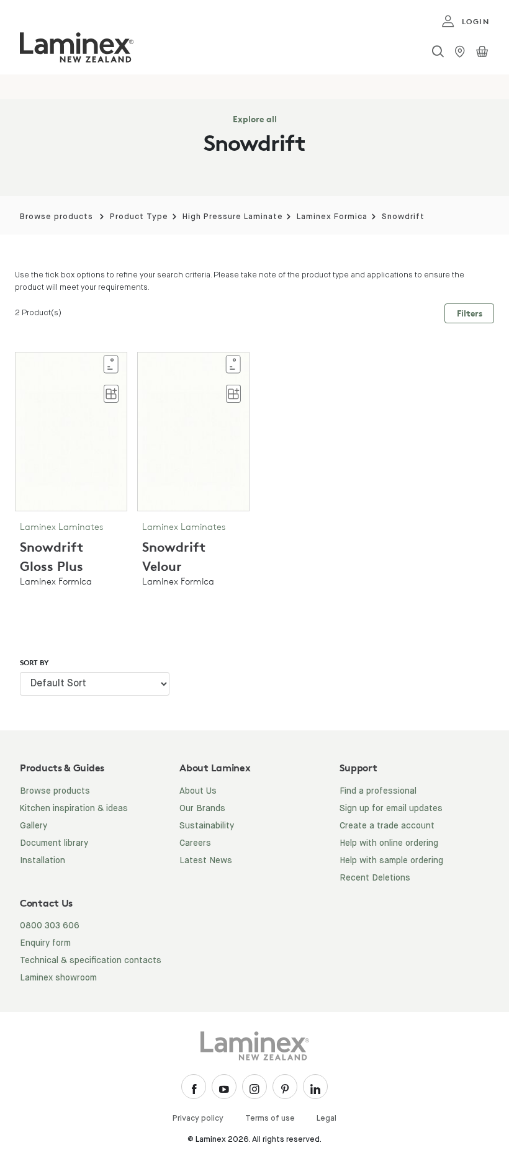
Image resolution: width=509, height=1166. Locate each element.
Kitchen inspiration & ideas (74, 808)
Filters (469, 313)
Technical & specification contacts (90, 960)
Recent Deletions (375, 878)
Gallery (33, 826)
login (475, 21)
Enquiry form (45, 943)
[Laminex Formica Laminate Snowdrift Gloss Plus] (71, 431)
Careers (195, 843)
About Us (198, 791)
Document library (54, 843)
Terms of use (270, 1118)
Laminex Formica (332, 217)
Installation (42, 860)
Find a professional (378, 791)
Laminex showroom (58, 978)
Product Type (139, 217)
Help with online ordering (389, 843)
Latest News (205, 860)
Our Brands (202, 808)
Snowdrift (403, 217)
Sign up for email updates (391, 808)
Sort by (34, 662)
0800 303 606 (49, 926)
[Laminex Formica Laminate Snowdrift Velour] (193, 431)
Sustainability (206, 826)
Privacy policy (198, 1118)
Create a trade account (387, 826)
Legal (326, 1118)
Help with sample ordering (391, 860)
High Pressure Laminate (232, 217)
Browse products (56, 217)
